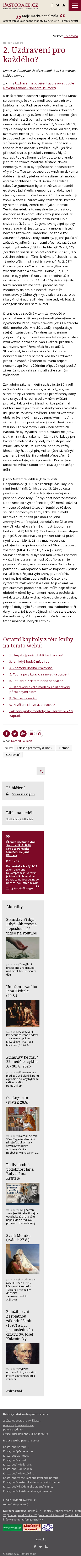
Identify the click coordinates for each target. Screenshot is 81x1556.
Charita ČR (33, 1511)
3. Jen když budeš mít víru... (29, 661)
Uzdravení (13, 755)
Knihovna (71, 36)
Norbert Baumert (13, 42)
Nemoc (64, 748)
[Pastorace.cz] (20, 6)
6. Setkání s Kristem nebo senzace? (36, 681)
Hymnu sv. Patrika (24, 1500)
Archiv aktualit (14, 1390)
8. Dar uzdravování (23, 698)
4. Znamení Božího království (31, 668)
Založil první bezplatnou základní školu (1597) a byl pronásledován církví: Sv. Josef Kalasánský (19, 1325)
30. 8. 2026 (12, 819)
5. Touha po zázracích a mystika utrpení (39, 674)
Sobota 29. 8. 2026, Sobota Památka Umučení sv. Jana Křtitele (18, 850)
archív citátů (70, 21)
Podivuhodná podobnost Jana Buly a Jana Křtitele (20, 1171)
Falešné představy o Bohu (34, 748)
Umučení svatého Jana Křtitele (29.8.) (21, 991)
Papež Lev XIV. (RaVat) (67, 1511)
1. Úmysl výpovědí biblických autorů (36, 655)
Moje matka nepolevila (40, 16)
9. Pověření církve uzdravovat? (32, 704)
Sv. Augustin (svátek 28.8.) (17, 1100)
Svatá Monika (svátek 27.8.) (18, 1237)
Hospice (47, 1511)
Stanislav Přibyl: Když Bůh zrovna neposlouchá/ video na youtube (21, 926)
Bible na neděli (20, 812)
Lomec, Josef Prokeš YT (22, 1515)
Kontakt (40, 1539)
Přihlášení (15, 787)
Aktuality (14, 906)
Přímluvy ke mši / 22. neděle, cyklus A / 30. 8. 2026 (22, 1062)
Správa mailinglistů (23, 794)
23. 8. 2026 (26, 819)
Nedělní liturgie (23, 888)
